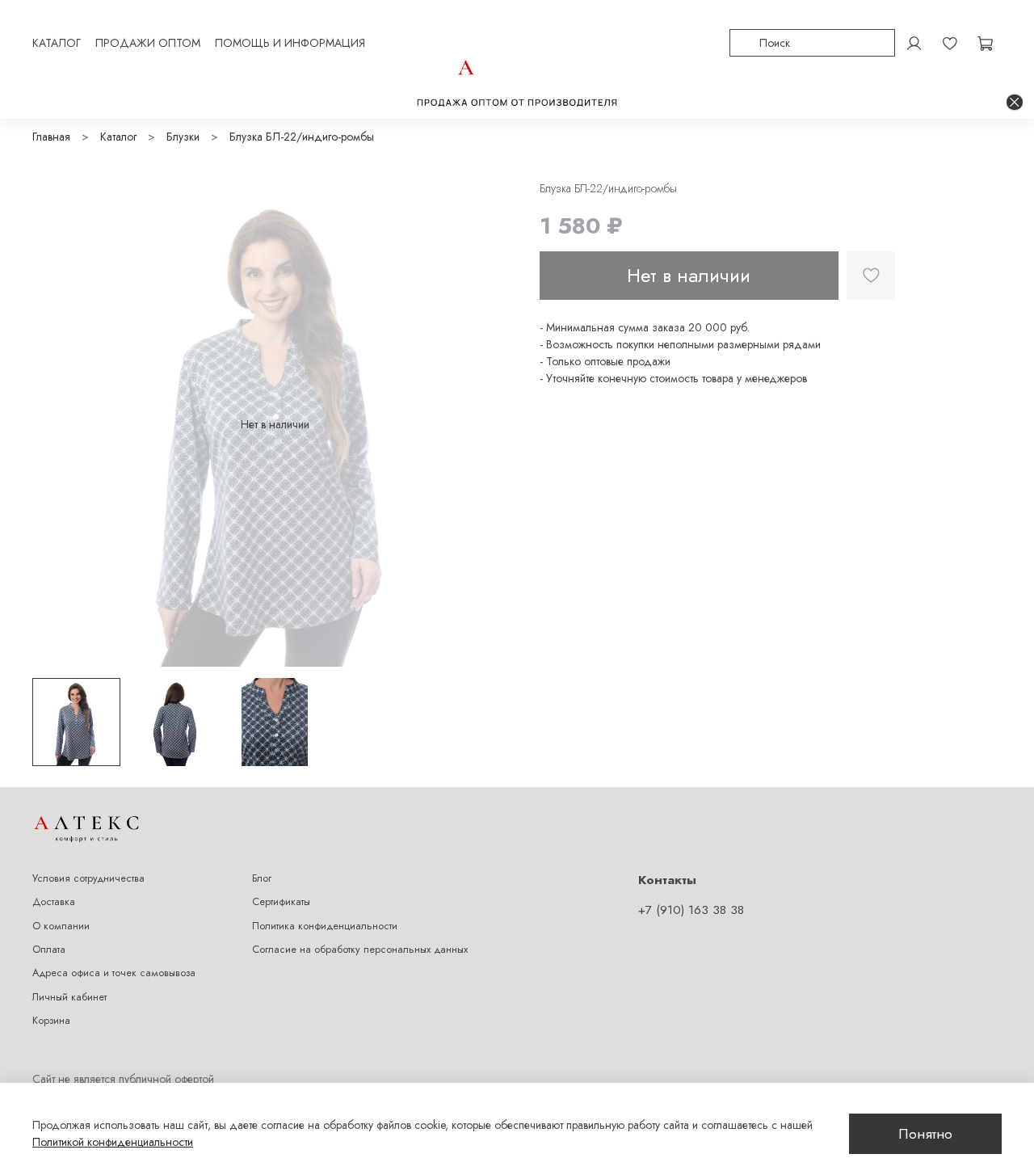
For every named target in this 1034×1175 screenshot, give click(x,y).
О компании (61, 926)
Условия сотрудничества (88, 878)
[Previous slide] (55, 424)
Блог (261, 878)
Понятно (925, 1133)
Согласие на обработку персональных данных (360, 949)
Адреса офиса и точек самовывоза (113, 973)
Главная (51, 136)
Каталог (118, 136)
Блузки (183, 136)
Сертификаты (281, 902)
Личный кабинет (69, 997)
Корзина (51, 1020)
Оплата (48, 949)
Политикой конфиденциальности (112, 1142)
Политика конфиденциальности (324, 926)
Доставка (53, 902)
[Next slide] (494, 424)
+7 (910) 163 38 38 (691, 910)
